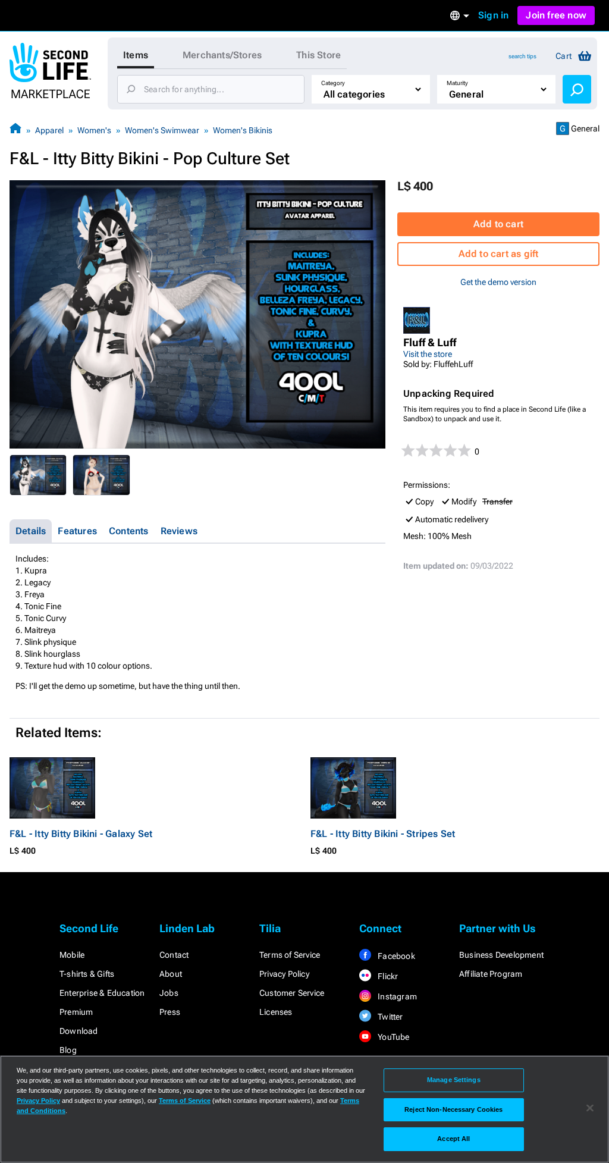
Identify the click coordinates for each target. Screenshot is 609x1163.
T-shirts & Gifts (86, 974)
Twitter (389, 1016)
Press (169, 1012)
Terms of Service (289, 955)
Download (78, 1031)
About (170, 974)
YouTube (393, 1037)
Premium (76, 1012)
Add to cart (498, 224)
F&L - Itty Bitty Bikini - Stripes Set (382, 833)
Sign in (493, 15)
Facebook (395, 956)
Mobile (71, 955)
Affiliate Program (490, 974)
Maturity (457, 83)
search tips (522, 56)
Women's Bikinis (242, 130)
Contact (174, 955)
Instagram (396, 996)
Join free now (556, 15)
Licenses (276, 1012)
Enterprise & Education (102, 993)
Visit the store (427, 354)
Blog (68, 1050)
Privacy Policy (284, 974)
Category (333, 83)
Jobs (168, 993)
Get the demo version (498, 282)
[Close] (590, 1108)
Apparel (49, 130)
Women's (94, 130)
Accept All (453, 1138)
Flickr (387, 976)
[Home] (15, 130)
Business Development (501, 955)
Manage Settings (454, 1079)
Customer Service (291, 993)
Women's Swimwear (162, 130)
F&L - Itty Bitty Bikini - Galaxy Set (81, 833)
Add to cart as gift (499, 253)
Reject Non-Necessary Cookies (453, 1109)
